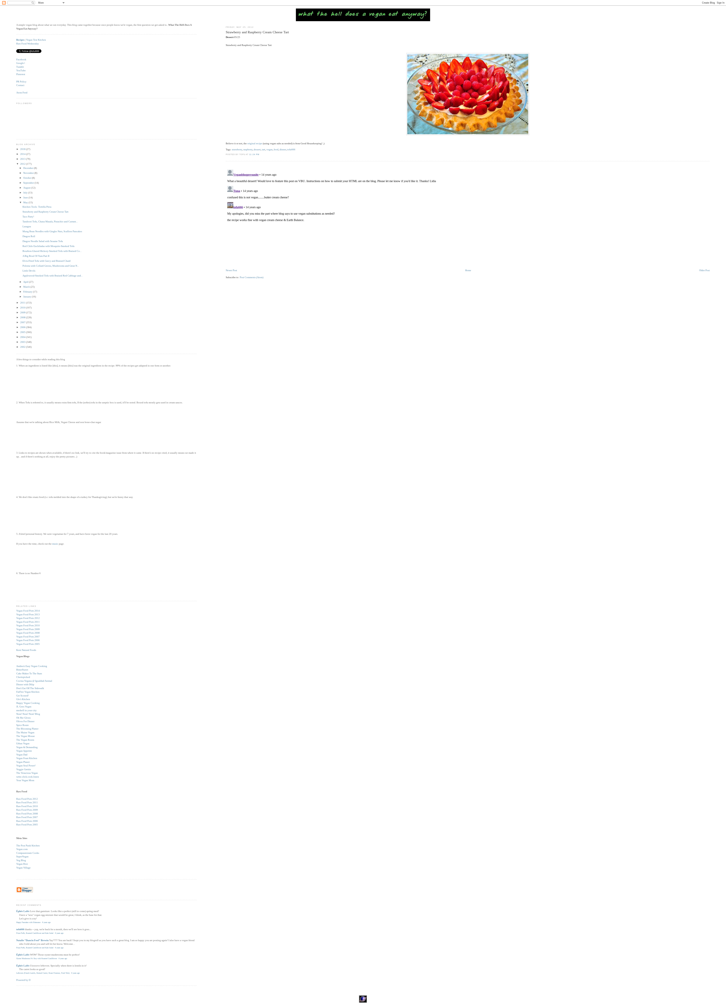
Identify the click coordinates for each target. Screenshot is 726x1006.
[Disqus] (468, 215)
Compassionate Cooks (27, 853)
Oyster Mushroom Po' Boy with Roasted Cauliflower (36, 958)
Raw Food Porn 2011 (27, 802)
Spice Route (22, 725)
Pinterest (20, 74)
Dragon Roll (28, 236)
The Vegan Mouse (25, 736)
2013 (23, 159)
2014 (23, 154)
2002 (23, 346)
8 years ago (46, 922)
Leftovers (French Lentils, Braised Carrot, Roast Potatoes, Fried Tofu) (43, 973)
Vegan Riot (22, 863)
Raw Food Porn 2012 (27, 798)
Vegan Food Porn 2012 (28, 618)
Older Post (704, 270)
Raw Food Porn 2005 (27, 824)
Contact (20, 85)
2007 (23, 322)
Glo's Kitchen (23, 699)
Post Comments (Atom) (251, 277)
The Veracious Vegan (27, 773)
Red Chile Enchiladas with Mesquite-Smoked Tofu (48, 246)
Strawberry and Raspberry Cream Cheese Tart (257, 32)
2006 (23, 327)
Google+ (20, 63)
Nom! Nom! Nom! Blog (28, 714)
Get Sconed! (22, 695)
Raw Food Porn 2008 (27, 813)
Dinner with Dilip (25, 684)
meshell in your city (26, 710)
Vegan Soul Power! (26, 765)
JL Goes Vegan (23, 706)
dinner (283, 149)
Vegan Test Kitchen (36, 39)
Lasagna (26, 226)
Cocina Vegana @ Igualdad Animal (34, 680)
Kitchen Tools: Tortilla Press (36, 206)
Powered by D (23, 980)
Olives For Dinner (25, 721)
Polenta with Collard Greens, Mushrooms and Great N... (50, 265)
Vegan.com (22, 849)
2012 (23, 163)
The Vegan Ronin (25, 739)
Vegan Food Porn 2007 (28, 636)
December (28, 168)
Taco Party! (28, 216)
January (27, 296)
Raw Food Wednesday (27, 43)
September (29, 182)
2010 (23, 307)
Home (468, 270)
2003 (23, 342)
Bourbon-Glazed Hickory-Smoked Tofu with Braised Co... (51, 251)
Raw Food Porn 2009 (27, 809)
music (55, 543)
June (26, 197)
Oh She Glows (23, 717)
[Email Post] (260, 154)
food (276, 149)
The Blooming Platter (27, 728)
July (25, 192)
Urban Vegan (22, 743)
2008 (23, 317)
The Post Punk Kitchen (28, 845)
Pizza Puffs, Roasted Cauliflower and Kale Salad (34, 933)
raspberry (248, 149)
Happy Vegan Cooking (28, 703)
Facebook (21, 59)
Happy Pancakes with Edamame (28, 922)
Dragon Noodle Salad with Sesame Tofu (42, 241)
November (28, 173)
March (26, 286)
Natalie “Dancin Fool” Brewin (32, 940)
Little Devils (28, 270)
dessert (257, 149)
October (27, 177)
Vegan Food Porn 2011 (28, 621)
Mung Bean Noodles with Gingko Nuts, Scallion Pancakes (52, 231)
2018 (23, 149)
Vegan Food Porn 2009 (28, 629)
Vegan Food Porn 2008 (28, 632)
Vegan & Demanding (27, 747)
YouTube (21, 70)
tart (263, 149)
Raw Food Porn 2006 (27, 821)
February (28, 291)
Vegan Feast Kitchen (26, 758)
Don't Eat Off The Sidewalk (30, 688)
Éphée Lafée (22, 911)
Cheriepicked (23, 677)
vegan (269, 149)
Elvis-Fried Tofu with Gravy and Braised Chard (46, 260)
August (27, 187)
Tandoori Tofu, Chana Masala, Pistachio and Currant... (50, 221)
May (26, 202)
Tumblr (20, 66)
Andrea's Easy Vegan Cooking (31, 666)
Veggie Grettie (23, 769)
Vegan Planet (23, 762)
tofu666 (291, 149)
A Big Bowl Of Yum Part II (35, 256)
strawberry (237, 149)
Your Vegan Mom (25, 780)
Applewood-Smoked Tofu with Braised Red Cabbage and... (52, 275)
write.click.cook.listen (27, 776)
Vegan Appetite (24, 750)
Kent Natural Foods (26, 650)
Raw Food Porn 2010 (27, 806)
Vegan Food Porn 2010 (28, 625)
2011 (23, 302)
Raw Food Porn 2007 (27, 817)
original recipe (254, 143)
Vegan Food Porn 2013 (28, 614)
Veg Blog (21, 860)
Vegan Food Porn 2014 (28, 610)
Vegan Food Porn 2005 (28, 644)
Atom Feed (21, 92)
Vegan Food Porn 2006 (28, 640)
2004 (23, 337)
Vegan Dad (21, 754)
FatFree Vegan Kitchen (28, 691)
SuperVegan (22, 856)
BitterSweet (22, 669)
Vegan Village (23, 867)
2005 (23, 332)
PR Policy (21, 81)
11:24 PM (254, 154)
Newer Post (231, 270)
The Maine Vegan (25, 732)
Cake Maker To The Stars (29, 673)
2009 (23, 312)
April (26, 281)
